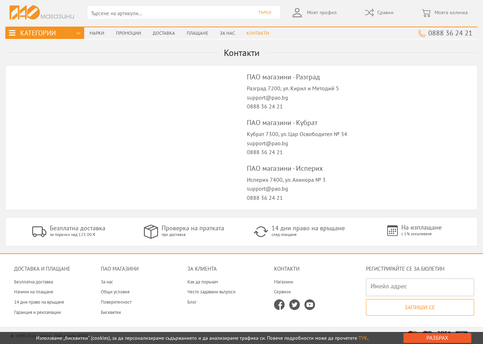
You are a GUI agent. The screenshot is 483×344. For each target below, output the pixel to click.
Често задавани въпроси (211, 292)
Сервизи (282, 292)
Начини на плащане (33, 292)
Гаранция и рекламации (37, 312)
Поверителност (116, 302)
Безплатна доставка (33, 282)
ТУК (363, 338)
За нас (107, 282)
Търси (264, 12)
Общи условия (115, 292)
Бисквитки (111, 312)
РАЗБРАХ (437, 337)
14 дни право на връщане (39, 302)
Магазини (283, 282)
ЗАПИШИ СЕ (420, 307)
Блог (192, 302)
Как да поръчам (202, 282)
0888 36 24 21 (450, 33)
